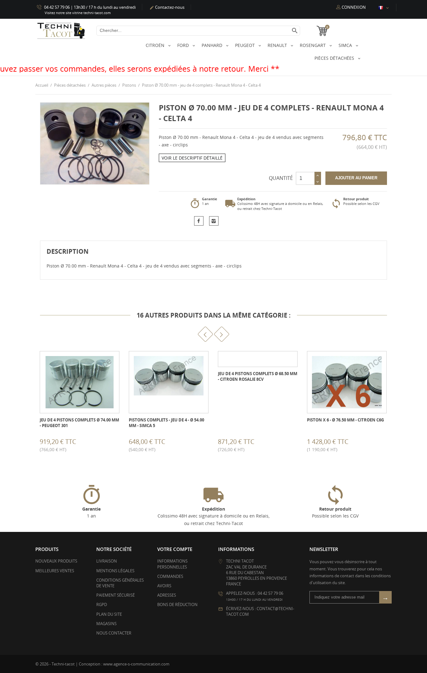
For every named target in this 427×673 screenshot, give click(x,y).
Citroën (156, 45)
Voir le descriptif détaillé (192, 158)
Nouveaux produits (56, 561)
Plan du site (109, 614)
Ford (183, 45)
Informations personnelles (172, 563)
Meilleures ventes (54, 571)
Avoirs (164, 586)
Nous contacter (113, 633)
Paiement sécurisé (115, 595)
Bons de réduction (177, 604)
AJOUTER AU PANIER (40, 444)
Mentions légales (115, 571)
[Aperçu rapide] (71, 444)
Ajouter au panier (356, 178)
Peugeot (245, 45)
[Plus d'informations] (85, 444)
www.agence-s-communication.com (136, 664)
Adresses (166, 595)
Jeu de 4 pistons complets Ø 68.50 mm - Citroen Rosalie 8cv (257, 376)
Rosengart (313, 45)
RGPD (101, 604)
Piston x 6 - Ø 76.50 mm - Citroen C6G (345, 420)
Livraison (106, 561)
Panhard (213, 45)
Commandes (170, 576)
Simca (346, 45)
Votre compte (174, 549)
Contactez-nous (166, 7)
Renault (278, 45)
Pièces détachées (334, 58)
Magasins (106, 623)
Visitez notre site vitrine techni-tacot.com (78, 12)
